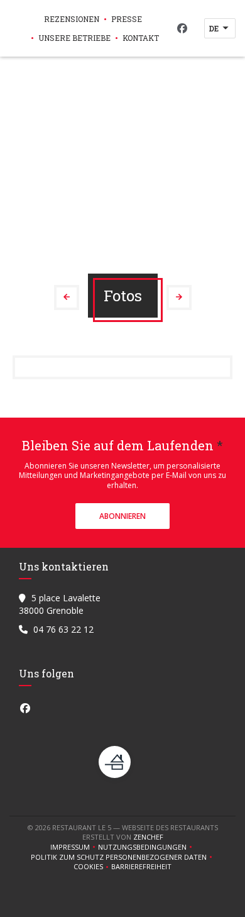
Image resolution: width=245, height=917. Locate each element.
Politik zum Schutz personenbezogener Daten (123, 857)
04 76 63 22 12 (63, 629)
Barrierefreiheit (141, 867)
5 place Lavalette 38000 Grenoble (60, 604)
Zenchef (148, 837)
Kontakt (140, 38)
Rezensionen (71, 19)
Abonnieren (122, 516)
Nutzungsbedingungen (146, 847)
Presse (126, 19)
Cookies (92, 867)
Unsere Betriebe (74, 38)
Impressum (74, 847)
